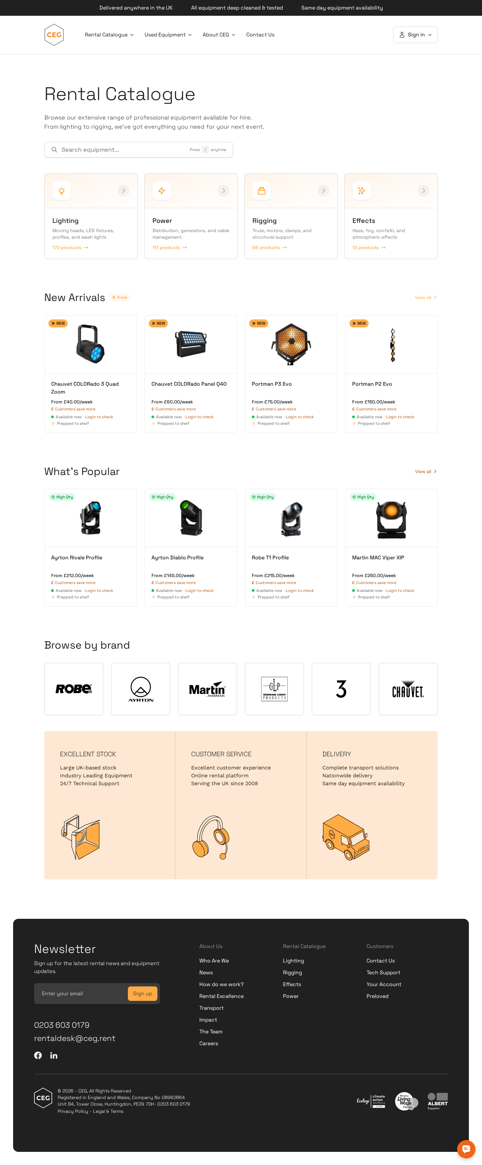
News (206, 972)
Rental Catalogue (106, 34)
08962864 (173, 1097)
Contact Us (260, 34)
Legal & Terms (108, 1111)
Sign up (142, 993)
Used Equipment (165, 34)
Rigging (292, 972)
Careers (208, 1043)
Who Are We (214, 960)
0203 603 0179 (62, 1025)
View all (423, 297)
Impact (208, 1019)
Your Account (384, 984)
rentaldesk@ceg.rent (74, 1038)
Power (291, 996)
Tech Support (383, 972)
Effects (292, 984)
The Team (211, 1031)
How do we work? (221, 984)
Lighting (293, 960)
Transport (211, 1007)
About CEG (216, 34)
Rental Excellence (221, 996)
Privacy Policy (73, 1111)
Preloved (378, 996)
